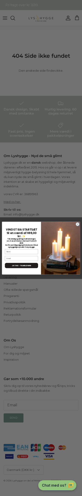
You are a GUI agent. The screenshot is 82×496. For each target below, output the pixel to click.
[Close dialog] (77, 224)
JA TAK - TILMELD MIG (21, 265)
